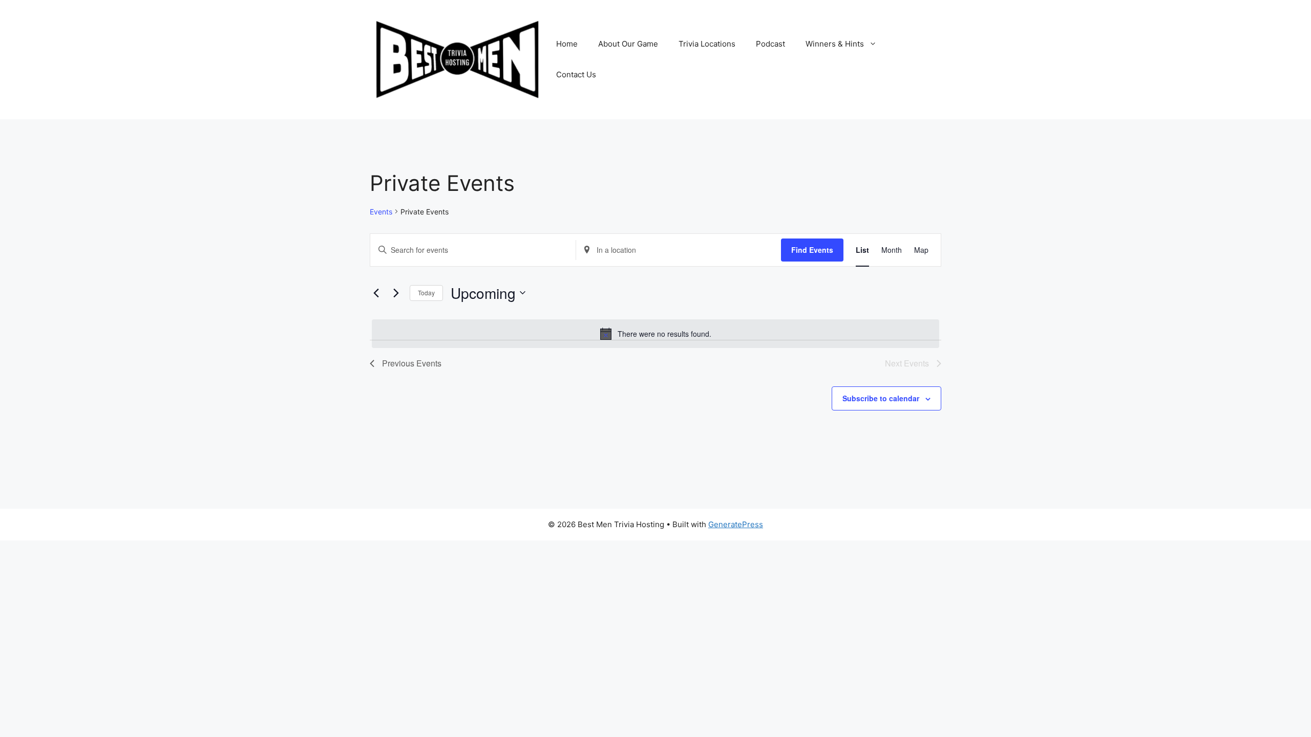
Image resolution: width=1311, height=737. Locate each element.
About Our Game (628, 44)
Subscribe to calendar (880, 398)
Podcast (770, 44)
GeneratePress (735, 524)
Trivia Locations (707, 44)
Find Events (812, 250)
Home (567, 44)
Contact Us (576, 74)
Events (381, 211)
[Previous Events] (376, 293)
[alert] (655, 333)
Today (426, 292)
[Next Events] (396, 293)
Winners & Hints (835, 44)
